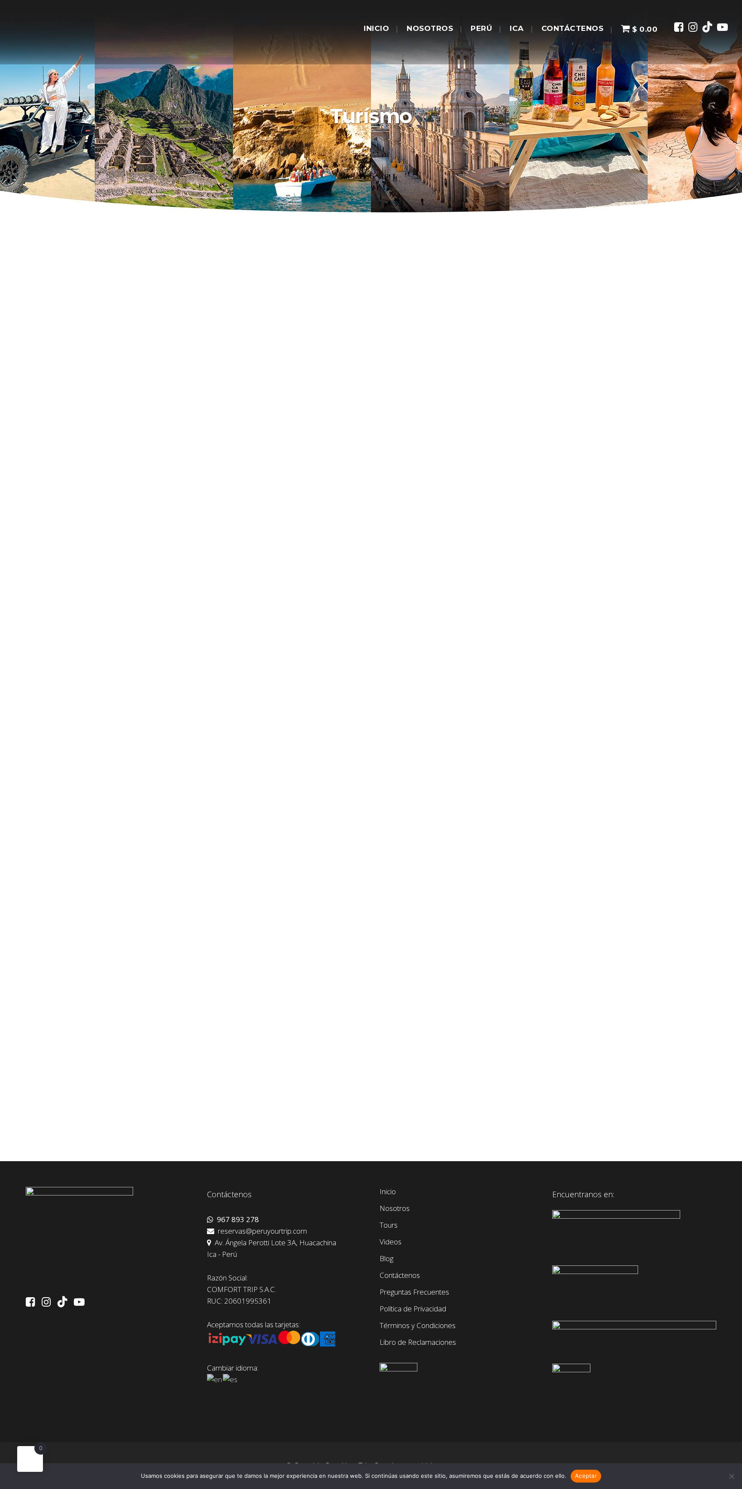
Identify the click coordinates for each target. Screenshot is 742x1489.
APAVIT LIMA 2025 (301, 621)
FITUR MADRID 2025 (479, 399)
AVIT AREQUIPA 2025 (132, 844)
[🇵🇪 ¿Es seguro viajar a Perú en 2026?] (352, 328)
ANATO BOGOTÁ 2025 (134, 621)
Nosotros (395, 1208)
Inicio (388, 1191)
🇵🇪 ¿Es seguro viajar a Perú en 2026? (329, 399)
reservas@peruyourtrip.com (260, 1231)
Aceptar (586, 1475)
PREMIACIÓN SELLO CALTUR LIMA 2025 (510, 621)
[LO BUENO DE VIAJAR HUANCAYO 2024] (526, 774)
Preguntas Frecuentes (414, 1292)
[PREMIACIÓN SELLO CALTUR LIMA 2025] (526, 551)
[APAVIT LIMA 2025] (352, 551)
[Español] (230, 1379)
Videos (390, 1242)
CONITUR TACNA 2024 (482, 1067)
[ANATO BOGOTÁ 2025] (178, 551)
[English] (215, 1379)
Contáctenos (400, 1275)
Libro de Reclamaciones (418, 1342)
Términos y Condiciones (418, 1325)
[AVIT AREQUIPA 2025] (178, 774)
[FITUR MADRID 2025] (526, 328)
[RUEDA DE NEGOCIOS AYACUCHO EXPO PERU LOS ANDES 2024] (352, 774)
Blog (386, 1258)
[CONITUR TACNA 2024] (526, 996)
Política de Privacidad (413, 1308)
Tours (389, 1225)
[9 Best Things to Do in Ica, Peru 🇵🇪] (178, 312)
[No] (731, 1476)
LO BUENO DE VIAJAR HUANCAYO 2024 (510, 844)
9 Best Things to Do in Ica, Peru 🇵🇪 (151, 368)
